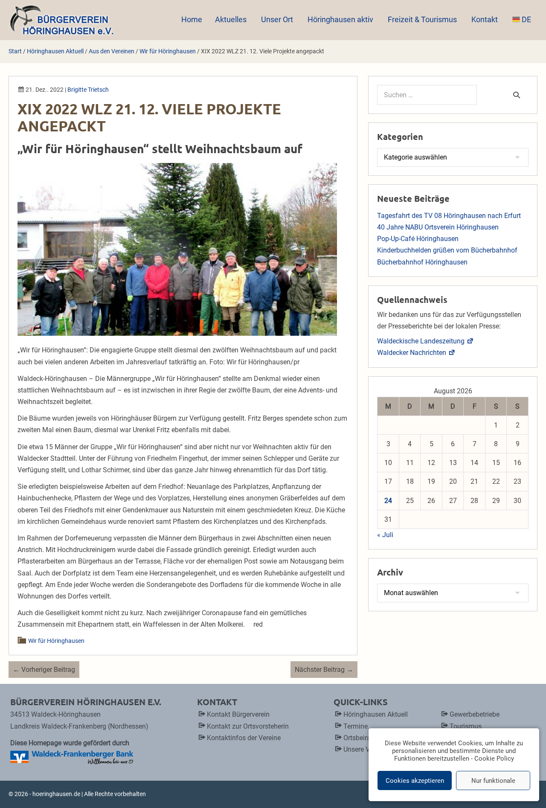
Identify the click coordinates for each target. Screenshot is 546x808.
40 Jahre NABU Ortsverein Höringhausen (438, 227)
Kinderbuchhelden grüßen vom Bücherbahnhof (447, 250)
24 (388, 501)
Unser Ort (278, 19)
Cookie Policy (494, 758)
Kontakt (485, 19)
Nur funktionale (493, 781)
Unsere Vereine (365, 749)
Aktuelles (231, 19)
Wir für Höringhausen (56, 640)
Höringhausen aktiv (341, 19)
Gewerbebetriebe (475, 714)
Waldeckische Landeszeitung (421, 341)
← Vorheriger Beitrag (44, 670)
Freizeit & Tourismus (423, 19)
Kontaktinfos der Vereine (244, 738)
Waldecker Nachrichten (411, 353)
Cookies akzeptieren (415, 781)
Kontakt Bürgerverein (238, 714)
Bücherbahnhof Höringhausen (422, 262)
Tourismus (466, 726)
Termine (355, 726)
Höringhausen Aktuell (375, 714)
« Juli (385, 535)
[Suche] (516, 94)
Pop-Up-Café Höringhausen (418, 239)
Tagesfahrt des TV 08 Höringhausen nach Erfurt (449, 216)
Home (191, 19)
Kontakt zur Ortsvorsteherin (248, 726)
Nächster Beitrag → (324, 670)
